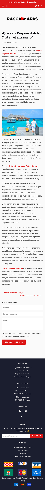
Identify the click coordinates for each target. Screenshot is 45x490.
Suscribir (36, 436)
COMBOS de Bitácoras (22, 394)
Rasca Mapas (27, 478)
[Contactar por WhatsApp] (22, 417)
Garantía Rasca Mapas (22, 377)
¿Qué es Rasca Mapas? (22, 368)
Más (6, 6)
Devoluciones (22, 450)
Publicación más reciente (30, 296)
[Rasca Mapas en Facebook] (20, 411)
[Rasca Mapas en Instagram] (25, 411)
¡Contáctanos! (22, 371)
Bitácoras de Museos (22, 391)
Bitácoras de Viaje (22, 388)
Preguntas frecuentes (22, 374)
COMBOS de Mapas (22, 400)
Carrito (40, 6)
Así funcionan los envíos (22, 447)
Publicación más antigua (14, 292)
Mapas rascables (22, 397)
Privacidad (22, 453)
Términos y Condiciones (22, 456)
